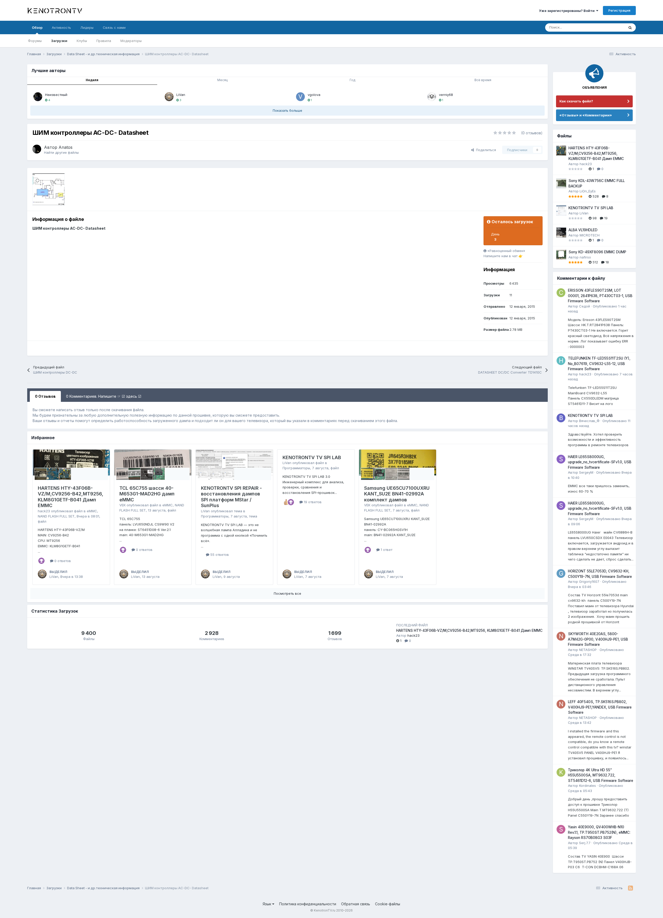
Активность (61, 27)
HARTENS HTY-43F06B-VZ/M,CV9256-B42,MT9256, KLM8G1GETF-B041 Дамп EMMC (70, 496)
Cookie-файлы (387, 904)
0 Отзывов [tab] (45, 396)
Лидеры (86, 27)
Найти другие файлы (61, 152)
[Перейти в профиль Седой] (561, 292)
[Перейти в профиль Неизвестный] (37, 96)
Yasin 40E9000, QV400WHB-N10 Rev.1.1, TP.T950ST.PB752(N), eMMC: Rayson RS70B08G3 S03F (599, 832)
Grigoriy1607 (589, 581)
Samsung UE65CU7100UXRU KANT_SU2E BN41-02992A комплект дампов (397, 493)
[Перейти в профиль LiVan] (169, 96)
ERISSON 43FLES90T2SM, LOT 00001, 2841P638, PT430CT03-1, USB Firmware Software (600, 295)
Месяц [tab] (222, 80)
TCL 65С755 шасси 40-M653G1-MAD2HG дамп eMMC (147, 493)
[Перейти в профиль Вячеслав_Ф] (561, 418)
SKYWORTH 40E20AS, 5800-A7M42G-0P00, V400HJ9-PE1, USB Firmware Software (598, 639)
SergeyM (586, 472)
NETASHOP (588, 650)
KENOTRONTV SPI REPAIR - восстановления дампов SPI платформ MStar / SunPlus (231, 496)
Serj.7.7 (584, 843)
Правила (103, 41)
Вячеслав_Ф (589, 421)
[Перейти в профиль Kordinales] (561, 772)
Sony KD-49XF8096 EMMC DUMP (597, 252)
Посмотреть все (287, 593)
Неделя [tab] (92, 80)
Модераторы (131, 41)
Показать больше (287, 110)
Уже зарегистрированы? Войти (567, 11)
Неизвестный (56, 95)
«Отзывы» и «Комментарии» (585, 115)
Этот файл (609, 27)
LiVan (180, 95)
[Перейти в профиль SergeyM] (561, 459)
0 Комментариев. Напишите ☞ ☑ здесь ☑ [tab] (103, 396)
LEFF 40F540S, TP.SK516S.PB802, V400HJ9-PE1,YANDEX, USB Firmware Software (600, 707)
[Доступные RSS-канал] (630, 888)
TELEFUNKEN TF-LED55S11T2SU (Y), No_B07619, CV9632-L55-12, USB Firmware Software (599, 363)
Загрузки (59, 41)
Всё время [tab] (482, 80)
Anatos (66, 147)
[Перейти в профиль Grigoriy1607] (561, 573)
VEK (122, 505)
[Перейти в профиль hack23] (561, 360)
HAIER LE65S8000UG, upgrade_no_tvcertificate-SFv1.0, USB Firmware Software (599, 462)
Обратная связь (355, 904)
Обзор (37, 27)
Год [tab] (352, 80)
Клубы (82, 41)
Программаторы (214, 516)
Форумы (35, 41)
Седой (584, 306)
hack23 (44, 511)
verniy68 (446, 95)
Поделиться (485, 150)
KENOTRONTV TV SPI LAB (312, 457)
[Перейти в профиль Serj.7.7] (561, 829)
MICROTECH (590, 235)
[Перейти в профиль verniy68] (431, 96)
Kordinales (587, 785)
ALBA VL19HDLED (582, 230)
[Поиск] (630, 27)
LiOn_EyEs (588, 191)
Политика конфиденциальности (307, 904)
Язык (267, 904)
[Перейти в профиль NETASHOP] (561, 636)
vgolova (314, 95)
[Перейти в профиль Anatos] (36, 149)
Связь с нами (114, 27)
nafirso (585, 257)
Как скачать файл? (576, 101)
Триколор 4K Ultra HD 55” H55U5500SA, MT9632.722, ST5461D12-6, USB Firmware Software (600, 775)
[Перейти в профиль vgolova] (300, 96)
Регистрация (619, 10)
